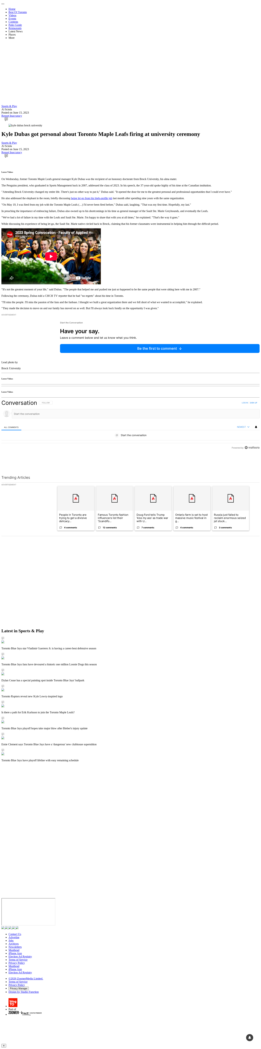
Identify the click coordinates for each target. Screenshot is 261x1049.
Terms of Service (18, 959)
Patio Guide (15, 24)
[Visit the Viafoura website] (252, 447)
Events (12, 18)
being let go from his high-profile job (91, 198)
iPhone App (15, 953)
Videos (12, 15)
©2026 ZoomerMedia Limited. (26, 978)
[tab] (11, 427)
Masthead (14, 950)
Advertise (14, 937)
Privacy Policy (17, 962)
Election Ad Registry (20, 956)
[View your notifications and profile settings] (256, 427)
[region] (130, 425)
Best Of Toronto (18, 12)
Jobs (11, 940)
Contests (13, 21)
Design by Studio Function (24, 991)
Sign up (253, 403)
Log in (245, 403)
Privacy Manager (18, 988)
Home (12, 8)
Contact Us (15, 934)
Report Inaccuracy (11, 115)
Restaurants (15, 28)
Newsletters (15, 946)
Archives (14, 943)
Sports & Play (9, 106)
